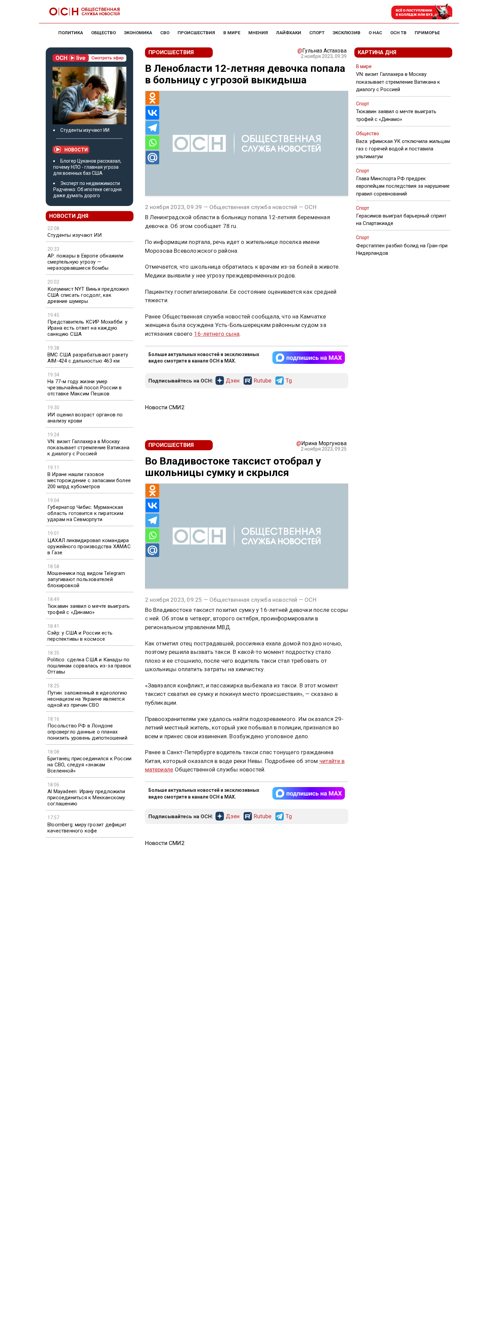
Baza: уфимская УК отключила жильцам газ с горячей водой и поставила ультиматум (403, 148)
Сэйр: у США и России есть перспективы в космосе (79, 636)
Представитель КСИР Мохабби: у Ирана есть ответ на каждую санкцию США (87, 328)
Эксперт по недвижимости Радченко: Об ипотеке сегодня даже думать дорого (87, 189)
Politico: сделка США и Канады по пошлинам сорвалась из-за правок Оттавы (89, 666)
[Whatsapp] (152, 142)
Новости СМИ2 (165, 407)
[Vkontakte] (152, 113)
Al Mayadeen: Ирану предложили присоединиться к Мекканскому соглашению (86, 797)
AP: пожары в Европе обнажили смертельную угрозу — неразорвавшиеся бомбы (85, 262)
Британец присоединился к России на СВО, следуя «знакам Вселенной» (89, 765)
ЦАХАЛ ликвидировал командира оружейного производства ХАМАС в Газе (89, 546)
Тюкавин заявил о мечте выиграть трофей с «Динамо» (88, 609)
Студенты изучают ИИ (84, 130)
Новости (76, 149)
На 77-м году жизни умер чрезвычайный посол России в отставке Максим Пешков (84, 387)
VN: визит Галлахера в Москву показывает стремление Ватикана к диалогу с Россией (88, 447)
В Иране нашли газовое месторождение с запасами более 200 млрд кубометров (89, 480)
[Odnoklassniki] (152, 98)
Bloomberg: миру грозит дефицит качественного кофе (86, 828)
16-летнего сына (217, 333)
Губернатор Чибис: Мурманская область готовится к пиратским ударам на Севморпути (85, 513)
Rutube (262, 381)
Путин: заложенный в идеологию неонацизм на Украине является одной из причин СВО (87, 699)
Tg (289, 381)
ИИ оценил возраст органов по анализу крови (85, 418)
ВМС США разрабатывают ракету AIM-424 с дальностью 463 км (87, 358)
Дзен (233, 381)
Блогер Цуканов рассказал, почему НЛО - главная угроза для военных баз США (87, 167)
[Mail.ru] (152, 157)
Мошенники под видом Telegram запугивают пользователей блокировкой (86, 579)
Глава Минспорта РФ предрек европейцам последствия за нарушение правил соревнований (403, 186)
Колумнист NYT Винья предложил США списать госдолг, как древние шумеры (88, 295)
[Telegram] (152, 128)
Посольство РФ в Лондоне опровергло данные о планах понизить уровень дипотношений (87, 732)
